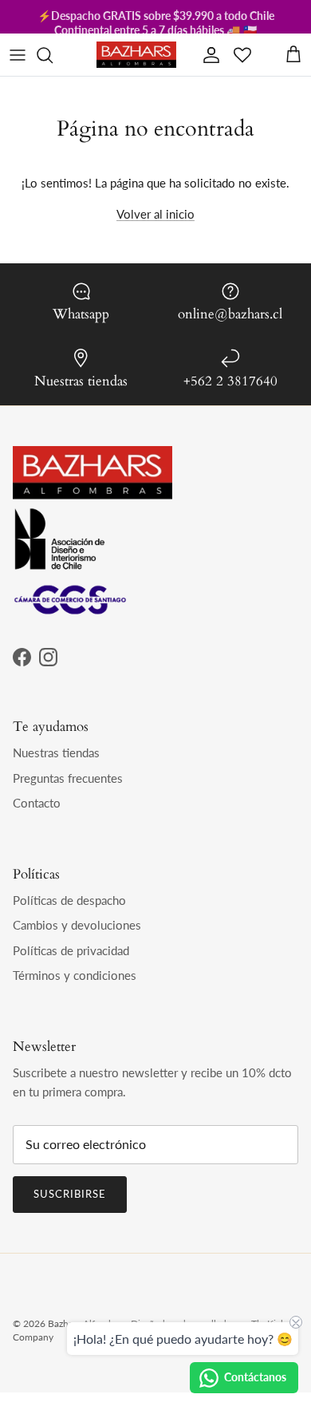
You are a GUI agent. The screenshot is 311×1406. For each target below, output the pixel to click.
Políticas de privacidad (71, 950)
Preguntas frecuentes (68, 778)
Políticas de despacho (69, 900)
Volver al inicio (155, 214)
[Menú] (17, 55)
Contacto (37, 803)
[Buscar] (52, 55)
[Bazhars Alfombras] (136, 54)
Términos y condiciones (74, 975)
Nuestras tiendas (56, 752)
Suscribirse (69, 1193)
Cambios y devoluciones (77, 925)
